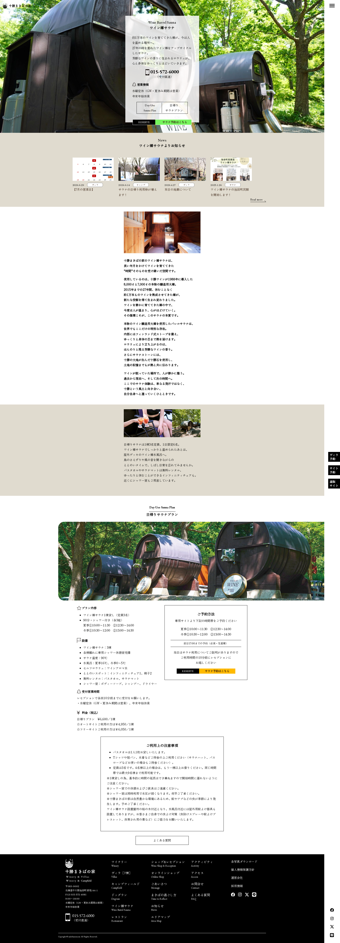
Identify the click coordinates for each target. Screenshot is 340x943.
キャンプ (141, 184)
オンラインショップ (165, 874)
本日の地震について (177, 189)
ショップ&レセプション (168, 863)
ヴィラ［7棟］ (121, 874)
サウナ (232, 184)
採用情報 (237, 886)
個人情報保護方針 (243, 869)
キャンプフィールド (125, 885)
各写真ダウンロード (244, 861)
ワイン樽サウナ (122, 907)
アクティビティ (202, 863)
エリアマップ (160, 918)
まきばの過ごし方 (163, 896)
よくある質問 (162, 840)
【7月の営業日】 (84, 189)
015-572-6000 (83, 915)
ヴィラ (95, 184)
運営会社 (237, 878)
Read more (256, 199)
